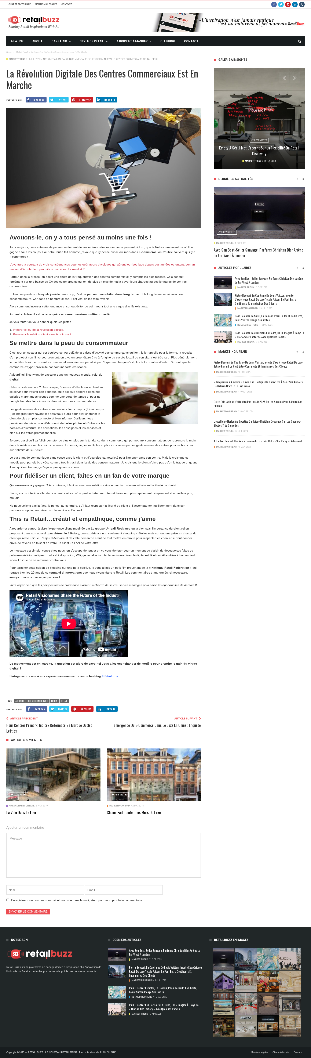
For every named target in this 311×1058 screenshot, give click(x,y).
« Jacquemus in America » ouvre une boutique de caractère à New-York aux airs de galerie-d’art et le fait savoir (258, 384)
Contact (66, 4)
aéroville (109, 59)
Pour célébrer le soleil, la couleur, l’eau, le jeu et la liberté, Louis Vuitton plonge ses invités (269, 318)
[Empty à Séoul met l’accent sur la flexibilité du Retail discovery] (259, 118)
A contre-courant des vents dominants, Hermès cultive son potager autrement (258, 441)
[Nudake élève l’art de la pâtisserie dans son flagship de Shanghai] (268, 1026)
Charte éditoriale (19, 4)
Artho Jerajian (52, 59)
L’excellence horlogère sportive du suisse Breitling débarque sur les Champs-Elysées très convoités (257, 423)
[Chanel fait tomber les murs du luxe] (154, 774)
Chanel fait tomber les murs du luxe (134, 812)
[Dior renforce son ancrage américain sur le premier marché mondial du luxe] (290, 981)
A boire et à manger (132, 41)
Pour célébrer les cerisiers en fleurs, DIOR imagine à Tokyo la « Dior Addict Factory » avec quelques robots (269, 335)
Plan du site (108, 1052)
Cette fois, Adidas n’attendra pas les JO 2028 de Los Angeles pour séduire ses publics (258, 403)
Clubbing (167, 41)
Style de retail (92, 41)
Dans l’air (59, 41)
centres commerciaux (129, 59)
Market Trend (17, 59)
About (37, 41)
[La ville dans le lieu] (53, 774)
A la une (17, 41)
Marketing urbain (119, 806)
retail (155, 59)
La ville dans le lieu (21, 812)
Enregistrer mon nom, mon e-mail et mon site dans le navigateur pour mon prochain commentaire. (77, 900)
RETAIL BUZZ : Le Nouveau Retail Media (52, 1052)
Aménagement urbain (21, 806)
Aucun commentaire (75, 59)
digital (147, 59)
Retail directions (247, 325)
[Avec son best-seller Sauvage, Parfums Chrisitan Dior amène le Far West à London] (259, 213)
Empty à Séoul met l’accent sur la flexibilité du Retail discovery (259, 150)
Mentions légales (46, 4)
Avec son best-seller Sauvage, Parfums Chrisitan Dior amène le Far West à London (258, 252)
